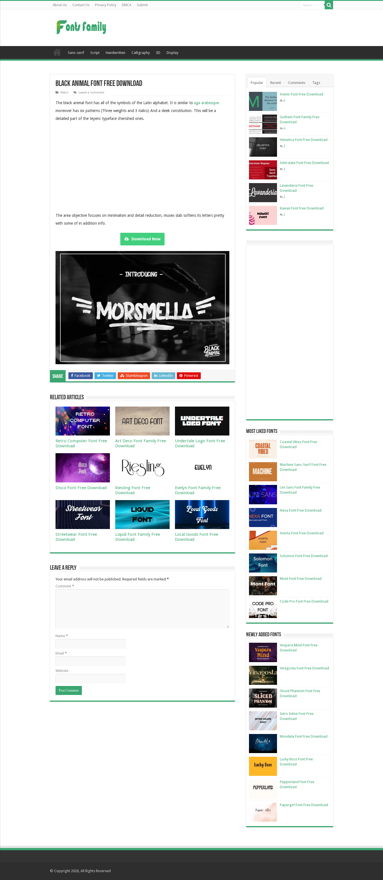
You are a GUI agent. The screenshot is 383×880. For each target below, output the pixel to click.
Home (57, 52)
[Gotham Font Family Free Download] (263, 124)
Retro (64, 92)
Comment (65, 586)
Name (62, 636)
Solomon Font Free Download (304, 556)
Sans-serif (76, 53)
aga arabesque (206, 103)
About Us (60, 5)
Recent (275, 83)
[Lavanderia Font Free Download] (263, 192)
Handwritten (115, 53)
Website (62, 671)
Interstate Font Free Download (304, 163)
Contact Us (80, 5)
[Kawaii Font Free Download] (263, 215)
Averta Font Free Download (302, 533)
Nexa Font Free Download (301, 510)
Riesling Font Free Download (132, 490)
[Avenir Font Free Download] (263, 101)
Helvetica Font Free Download (303, 140)
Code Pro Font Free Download (304, 601)
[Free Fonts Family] (82, 26)
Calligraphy (140, 53)
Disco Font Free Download (81, 487)
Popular (257, 83)
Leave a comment (91, 92)
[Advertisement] (227, 27)
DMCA (126, 5)
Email (61, 653)
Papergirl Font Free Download (304, 805)
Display (172, 53)
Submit (142, 5)
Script (95, 53)
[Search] (329, 5)
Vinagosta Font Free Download (304, 668)
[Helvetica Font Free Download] (263, 146)
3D (158, 53)
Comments (296, 83)
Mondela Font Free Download (303, 736)
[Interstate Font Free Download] (263, 169)
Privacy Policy (105, 5)
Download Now (145, 239)
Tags (316, 83)
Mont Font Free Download (301, 578)
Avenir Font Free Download (301, 94)
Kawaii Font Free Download (302, 208)
